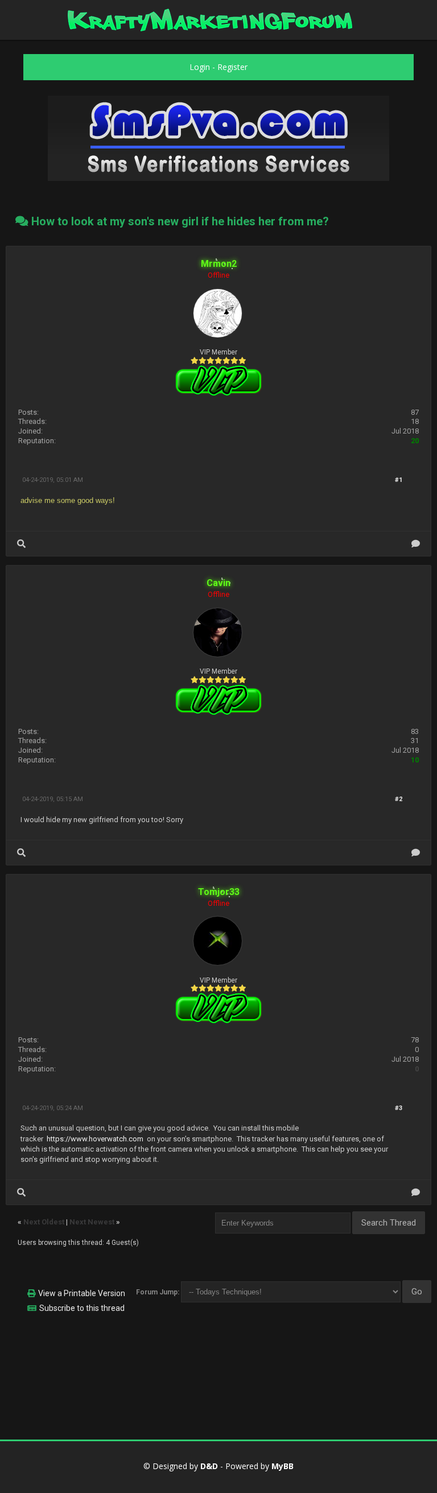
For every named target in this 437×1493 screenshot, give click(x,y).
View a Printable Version (81, 1293)
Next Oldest (43, 1222)
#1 (398, 480)
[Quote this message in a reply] (415, 543)
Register (232, 66)
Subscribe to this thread (82, 1308)
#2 (398, 799)
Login (199, 66)
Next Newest (91, 1222)
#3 (398, 1108)
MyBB (282, 1466)
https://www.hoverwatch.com (95, 1139)
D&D (209, 1466)
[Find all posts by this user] (21, 543)
